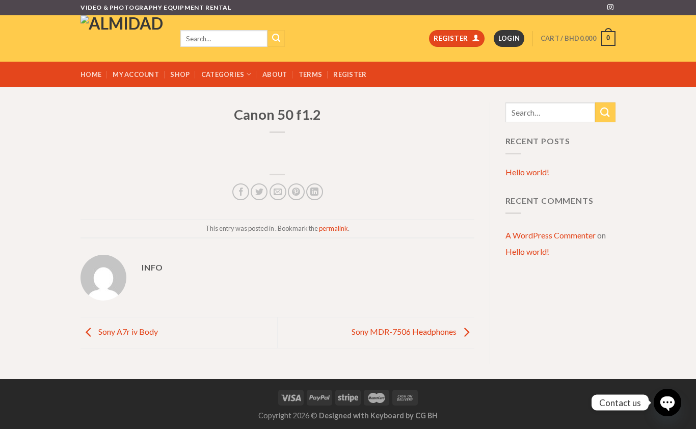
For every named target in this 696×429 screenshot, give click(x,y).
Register (349, 74)
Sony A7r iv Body (127, 331)
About (274, 74)
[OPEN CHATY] (667, 402)
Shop (180, 74)
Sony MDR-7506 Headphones (405, 331)
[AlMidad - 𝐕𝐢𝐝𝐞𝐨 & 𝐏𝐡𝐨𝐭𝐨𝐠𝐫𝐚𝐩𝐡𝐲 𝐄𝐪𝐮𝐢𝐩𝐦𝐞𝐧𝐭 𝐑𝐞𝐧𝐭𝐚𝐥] (123, 38)
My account (136, 74)
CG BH (426, 415)
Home (91, 74)
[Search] (276, 38)
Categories (223, 74)
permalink (333, 228)
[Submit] (605, 112)
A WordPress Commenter (550, 235)
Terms (310, 74)
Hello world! (527, 172)
